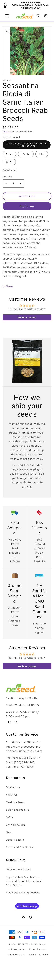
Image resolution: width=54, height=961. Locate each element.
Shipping (7, 132)
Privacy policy (18, 949)
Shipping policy (17, 954)
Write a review (27, 317)
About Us (12, 794)
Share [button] (9, 286)
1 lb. (41, 153)
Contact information (38, 954)
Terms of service (37, 949)
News (9, 832)
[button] (7, 16)
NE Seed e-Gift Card (19, 869)
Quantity (7, 176)
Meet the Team (15, 802)
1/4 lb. (26, 153)
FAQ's (9, 817)
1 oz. (9, 153)
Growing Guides (16, 824)
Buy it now (27, 206)
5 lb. (9, 161)
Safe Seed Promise (17, 809)
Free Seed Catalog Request (23, 892)
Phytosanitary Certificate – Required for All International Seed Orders (24, 881)
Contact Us (13, 787)
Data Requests (15, 839)
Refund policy (38, 944)
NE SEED (22, 944)
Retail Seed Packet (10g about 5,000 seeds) (26, 144)
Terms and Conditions (19, 847)
